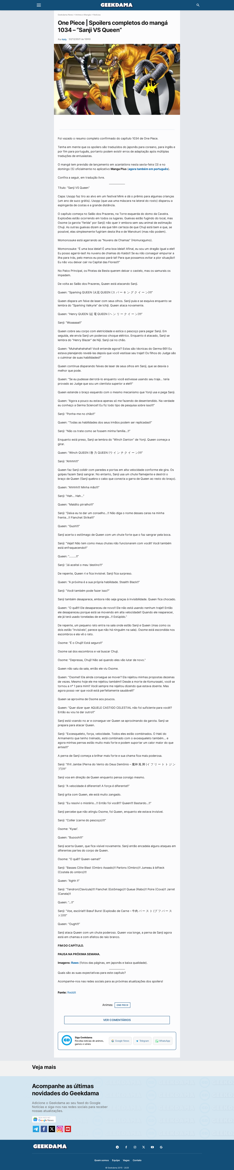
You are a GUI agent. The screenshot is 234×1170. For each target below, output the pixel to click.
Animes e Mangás (83, 15)
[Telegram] (126, 122)
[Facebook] (126, 1147)
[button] (198, 5)
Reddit (71, 992)
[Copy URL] (133, 122)
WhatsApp (164, 1040)
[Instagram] (134, 1147)
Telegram (144, 1040)
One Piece (122, 1005)
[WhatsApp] (118, 122)
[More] (140, 122)
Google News (122, 1040)
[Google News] (161, 1147)
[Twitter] (143, 1147)
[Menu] (39, 5)
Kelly (64, 39)
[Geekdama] (117, 5)
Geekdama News (65, 15)
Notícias (97, 15)
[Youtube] (152, 1147)
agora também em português (148, 169)
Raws (75, 962)
